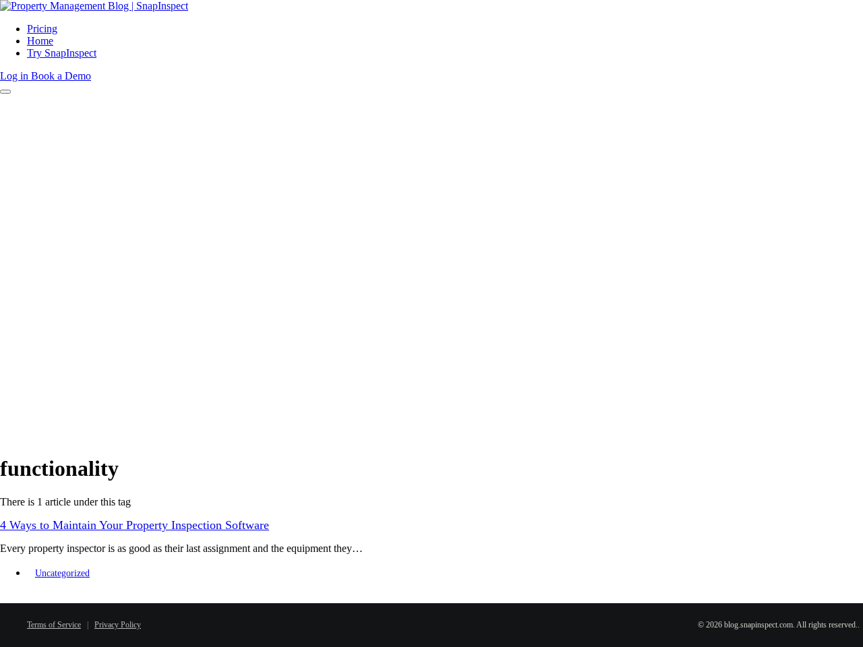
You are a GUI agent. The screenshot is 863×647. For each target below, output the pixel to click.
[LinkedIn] (444, 622)
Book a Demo (61, 76)
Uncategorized (62, 573)
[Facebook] (403, 622)
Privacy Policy (117, 624)
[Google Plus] (464, 622)
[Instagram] (484, 622)
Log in (15, 76)
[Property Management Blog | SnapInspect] (94, 5)
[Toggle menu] (5, 92)
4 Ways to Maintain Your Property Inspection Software (134, 525)
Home (40, 41)
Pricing (42, 28)
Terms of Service (54, 624)
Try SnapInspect (61, 53)
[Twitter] (423, 622)
